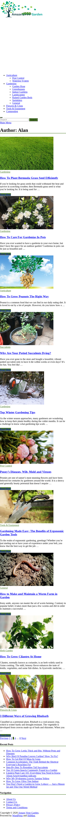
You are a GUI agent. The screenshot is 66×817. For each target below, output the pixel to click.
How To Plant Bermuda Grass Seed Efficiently (29, 178)
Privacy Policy (13, 804)
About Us (11, 799)
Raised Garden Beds (22, 97)
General (16, 103)
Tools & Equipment (15, 108)
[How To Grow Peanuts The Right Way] (33, 272)
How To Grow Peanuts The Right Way (24, 296)
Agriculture (11, 75)
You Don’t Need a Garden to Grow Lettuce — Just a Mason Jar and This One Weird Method (35, 785)
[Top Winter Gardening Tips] (33, 388)
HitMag (31, 815)
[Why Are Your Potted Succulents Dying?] (33, 329)
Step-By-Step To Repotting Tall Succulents (27, 767)
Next (23, 738)
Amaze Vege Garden (28, 812)
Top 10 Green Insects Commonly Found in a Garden (31, 770)
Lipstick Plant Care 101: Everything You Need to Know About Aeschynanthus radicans (33, 774)
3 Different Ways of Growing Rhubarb (24, 716)
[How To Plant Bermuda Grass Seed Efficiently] (33, 154)
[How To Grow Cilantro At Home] (33, 632)
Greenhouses (18, 89)
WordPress (17, 815)
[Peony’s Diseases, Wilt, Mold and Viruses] (33, 447)
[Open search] (1, 117)
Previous (4, 738)
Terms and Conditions (16, 807)
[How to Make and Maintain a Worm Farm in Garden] (33, 570)
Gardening (11, 83)
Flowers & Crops (14, 105)
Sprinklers (17, 100)
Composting (12, 111)
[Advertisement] (33, 46)
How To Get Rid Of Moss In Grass (23, 759)
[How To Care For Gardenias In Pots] (33, 213)
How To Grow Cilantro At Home (20, 656)
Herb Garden (6, 650)
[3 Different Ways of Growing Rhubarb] (33, 692)
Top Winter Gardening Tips (17, 412)
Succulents (5, 347)
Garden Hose (18, 86)
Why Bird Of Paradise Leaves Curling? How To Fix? (32, 756)
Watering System (20, 80)
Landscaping (18, 94)
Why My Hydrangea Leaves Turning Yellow (27, 778)
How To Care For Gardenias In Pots (23, 237)
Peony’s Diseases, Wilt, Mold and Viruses (25, 471)
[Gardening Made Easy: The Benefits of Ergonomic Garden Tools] (33, 507)
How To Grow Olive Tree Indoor (22, 781)
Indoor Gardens (19, 92)
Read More (5, 194)
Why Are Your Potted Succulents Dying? (25, 353)
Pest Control (18, 78)
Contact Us (11, 802)
